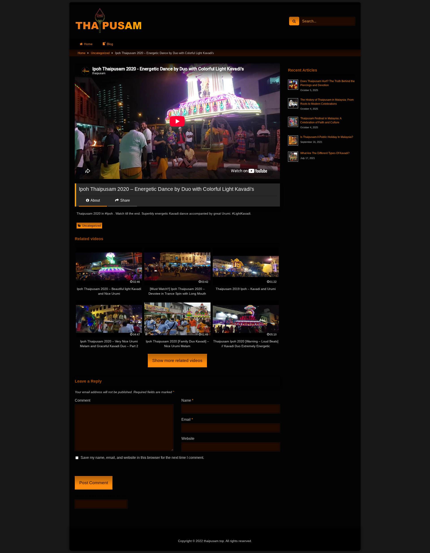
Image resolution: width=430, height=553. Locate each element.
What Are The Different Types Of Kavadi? (325, 153)
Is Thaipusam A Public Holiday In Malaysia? (326, 137)
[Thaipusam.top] (108, 21)
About (95, 200)
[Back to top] (416, 539)
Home (88, 44)
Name (187, 400)
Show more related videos (177, 360)
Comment (82, 400)
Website (187, 438)
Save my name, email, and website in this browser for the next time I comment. (142, 457)
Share (124, 200)
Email (187, 419)
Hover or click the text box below (100, 496)
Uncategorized (100, 53)
